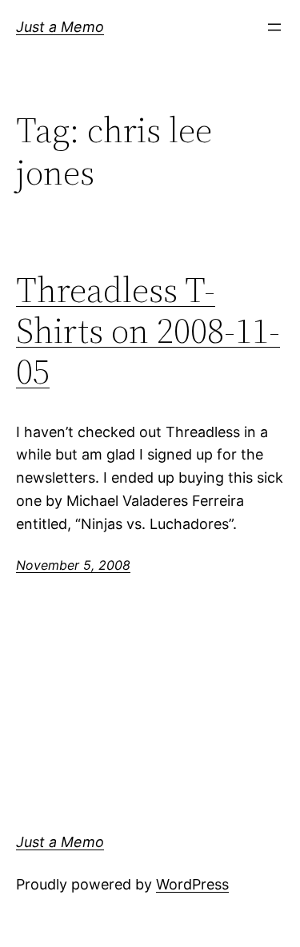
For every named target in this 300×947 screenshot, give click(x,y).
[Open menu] (274, 27)
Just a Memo (60, 26)
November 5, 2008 (73, 565)
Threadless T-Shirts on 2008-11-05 (148, 331)
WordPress (192, 884)
